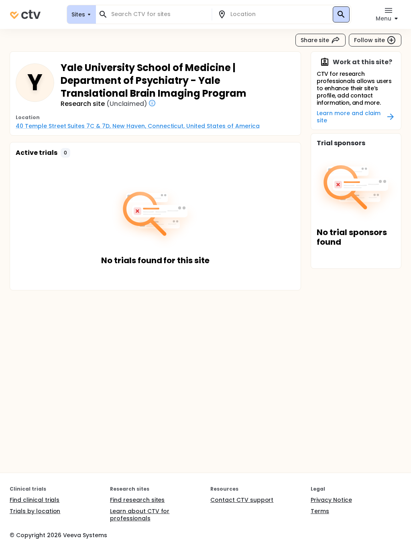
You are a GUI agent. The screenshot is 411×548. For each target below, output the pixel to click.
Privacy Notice (331, 499)
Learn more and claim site (348, 117)
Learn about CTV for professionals (139, 514)
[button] (65, 153)
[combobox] (158, 14)
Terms (320, 511)
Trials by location (35, 511)
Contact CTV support (241, 499)
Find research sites (137, 499)
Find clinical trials (34, 499)
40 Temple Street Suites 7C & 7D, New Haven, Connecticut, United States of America (138, 126)
